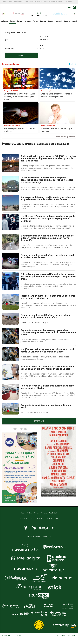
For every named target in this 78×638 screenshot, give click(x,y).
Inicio (23, 513)
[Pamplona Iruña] (39, 613)
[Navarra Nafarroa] (58, 613)
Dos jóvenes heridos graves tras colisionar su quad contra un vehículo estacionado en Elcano (47, 350)
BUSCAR (21, 55)
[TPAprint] (20, 613)
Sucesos (67, 21)
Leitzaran (27, 21)
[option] (39, 14)
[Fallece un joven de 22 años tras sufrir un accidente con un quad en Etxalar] (10, 392)
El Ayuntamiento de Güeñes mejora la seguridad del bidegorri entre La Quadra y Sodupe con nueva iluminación (47, 238)
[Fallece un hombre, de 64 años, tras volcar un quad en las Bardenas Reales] (10, 261)
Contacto (44, 513)
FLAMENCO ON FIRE (49, 2)
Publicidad (53, 513)
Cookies (31, 518)
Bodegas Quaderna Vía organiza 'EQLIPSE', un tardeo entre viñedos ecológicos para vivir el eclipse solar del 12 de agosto (48, 158)
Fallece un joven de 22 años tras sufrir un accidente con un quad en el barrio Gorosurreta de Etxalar (48, 367)
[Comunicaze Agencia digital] (39, 528)
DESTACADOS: (7, 2)
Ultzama (19, 21)
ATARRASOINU (38, 2)
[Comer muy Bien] (48, 606)
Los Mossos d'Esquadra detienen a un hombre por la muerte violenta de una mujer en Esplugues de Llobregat (48, 218)
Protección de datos (51, 518)
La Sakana (4, 21)
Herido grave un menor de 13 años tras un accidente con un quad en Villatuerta (48, 297)
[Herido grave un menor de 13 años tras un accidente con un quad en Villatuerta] (10, 302)
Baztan (12, 21)
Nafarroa (43, 21)
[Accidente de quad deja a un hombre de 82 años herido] (10, 409)
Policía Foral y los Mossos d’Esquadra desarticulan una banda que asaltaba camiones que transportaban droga (48, 276)
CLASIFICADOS (60, 2)
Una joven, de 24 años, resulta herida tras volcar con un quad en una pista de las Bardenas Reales (48, 198)
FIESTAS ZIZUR (18, 2)
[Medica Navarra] (29, 606)
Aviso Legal (23, 518)
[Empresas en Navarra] (10, 606)
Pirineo (35, 21)
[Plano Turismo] (67, 606)
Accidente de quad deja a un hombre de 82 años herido (46, 406)
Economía (58, 21)
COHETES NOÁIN (28, 2)
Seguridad (39, 518)
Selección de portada (47, 37)
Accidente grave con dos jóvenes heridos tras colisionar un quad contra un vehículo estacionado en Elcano (48, 332)
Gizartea (50, 21)
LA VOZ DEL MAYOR (71, 2)
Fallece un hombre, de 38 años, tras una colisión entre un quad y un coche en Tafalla (46, 316)
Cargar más (39, 421)
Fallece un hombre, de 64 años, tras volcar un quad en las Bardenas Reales (47, 256)
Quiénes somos (33, 513)
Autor (42, 45)
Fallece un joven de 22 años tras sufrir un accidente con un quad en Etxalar (48, 387)
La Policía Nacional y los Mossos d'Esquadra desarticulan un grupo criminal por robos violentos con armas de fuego (47, 180)
